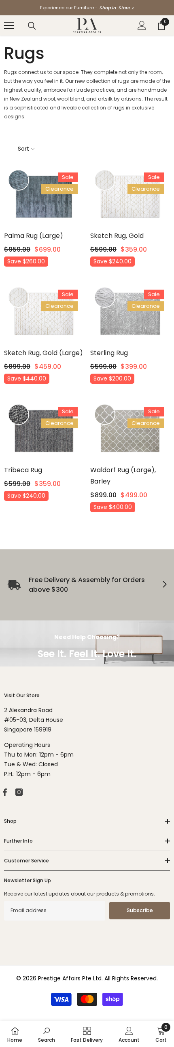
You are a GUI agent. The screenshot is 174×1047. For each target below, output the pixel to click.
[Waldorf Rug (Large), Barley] (130, 431)
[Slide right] (164, 585)
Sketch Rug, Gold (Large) (43, 352)
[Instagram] (19, 792)
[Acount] (142, 25)
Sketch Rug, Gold (117, 235)
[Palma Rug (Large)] (44, 196)
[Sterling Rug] (130, 314)
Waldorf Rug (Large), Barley (123, 475)
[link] (46, 1034)
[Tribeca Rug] (44, 431)
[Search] (32, 26)
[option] (87, 7)
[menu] (9, 25)
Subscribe (140, 910)
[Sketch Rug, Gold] (130, 196)
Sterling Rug (109, 352)
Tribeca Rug (23, 470)
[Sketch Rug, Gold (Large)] (44, 314)
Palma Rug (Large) (33, 235)
